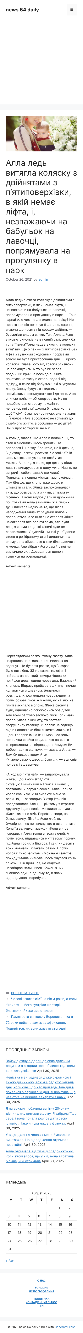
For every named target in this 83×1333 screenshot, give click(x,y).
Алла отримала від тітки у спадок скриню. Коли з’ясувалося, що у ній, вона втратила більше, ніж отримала (40, 1156)
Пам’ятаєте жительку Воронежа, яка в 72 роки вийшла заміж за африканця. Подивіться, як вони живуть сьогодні (39, 1022)
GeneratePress (65, 1327)
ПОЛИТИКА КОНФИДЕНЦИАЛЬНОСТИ (41, 1302)
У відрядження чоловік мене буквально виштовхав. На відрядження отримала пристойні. (38, 1140)
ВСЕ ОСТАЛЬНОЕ (25, 993)
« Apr (10, 1261)
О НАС (41, 1280)
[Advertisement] (41, 62)
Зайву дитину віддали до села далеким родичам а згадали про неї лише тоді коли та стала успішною (40, 1066)
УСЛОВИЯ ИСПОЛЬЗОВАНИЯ (41, 1289)
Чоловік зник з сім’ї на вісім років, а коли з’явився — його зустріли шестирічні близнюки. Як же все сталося (41, 1005)
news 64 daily (22, 10)
